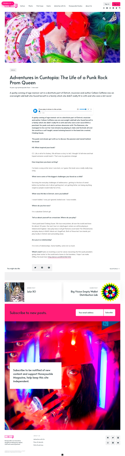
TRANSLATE (8, 3)
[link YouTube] (107, 8)
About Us (89, 6)
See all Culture (114, 268)
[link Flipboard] (118, 437)
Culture (13, 70)
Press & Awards (38, 442)
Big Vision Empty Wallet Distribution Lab (84, 293)
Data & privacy (38, 445)
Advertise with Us (60, 6)
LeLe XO (31, 291)
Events (49, 6)
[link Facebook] (113, 8)
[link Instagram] (110, 8)
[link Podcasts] (104, 8)
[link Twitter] (116, 8)
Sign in (107, 4)
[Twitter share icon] (35, 267)
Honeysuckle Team (24, 87)
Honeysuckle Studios (75, 6)
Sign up (116, 4)
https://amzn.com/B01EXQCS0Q (59, 257)
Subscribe (109, 312)
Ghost (19, 452)
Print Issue (40, 6)
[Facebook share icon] (42, 267)
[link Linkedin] (113, 442)
